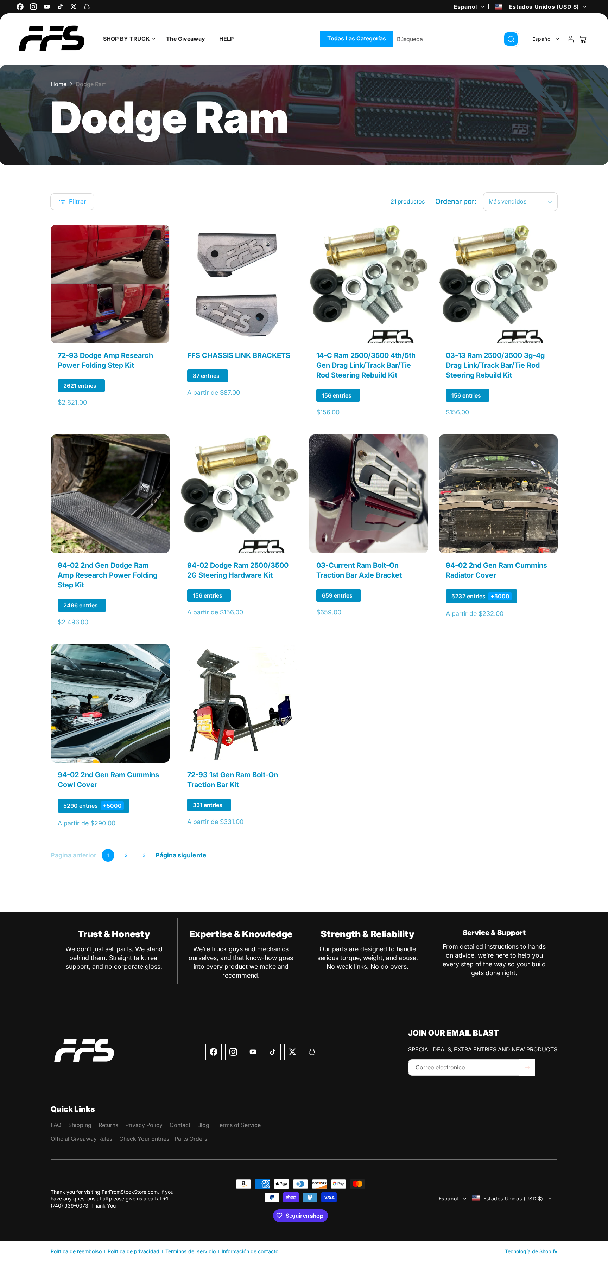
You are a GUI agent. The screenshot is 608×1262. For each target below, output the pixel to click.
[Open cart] (582, 39)
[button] (127, 39)
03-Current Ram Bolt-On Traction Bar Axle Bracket (359, 570)
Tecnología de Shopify (531, 1251)
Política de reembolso (76, 1251)
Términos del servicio (190, 1251)
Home (58, 84)
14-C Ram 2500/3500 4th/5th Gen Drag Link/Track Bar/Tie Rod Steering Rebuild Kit (366, 365)
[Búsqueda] (511, 39)
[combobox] (452, 39)
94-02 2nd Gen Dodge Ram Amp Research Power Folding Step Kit (107, 575)
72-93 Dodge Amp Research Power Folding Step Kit (105, 360)
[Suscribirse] (527, 1067)
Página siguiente (181, 855)
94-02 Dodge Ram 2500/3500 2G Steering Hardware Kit (238, 570)
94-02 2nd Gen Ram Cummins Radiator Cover (496, 570)
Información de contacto (250, 1251)
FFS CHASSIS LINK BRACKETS (238, 355)
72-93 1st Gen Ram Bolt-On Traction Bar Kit (232, 780)
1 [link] (108, 855)
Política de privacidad (133, 1251)
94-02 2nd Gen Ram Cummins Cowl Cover (108, 780)
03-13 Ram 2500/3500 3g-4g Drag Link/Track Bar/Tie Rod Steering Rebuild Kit (495, 365)
